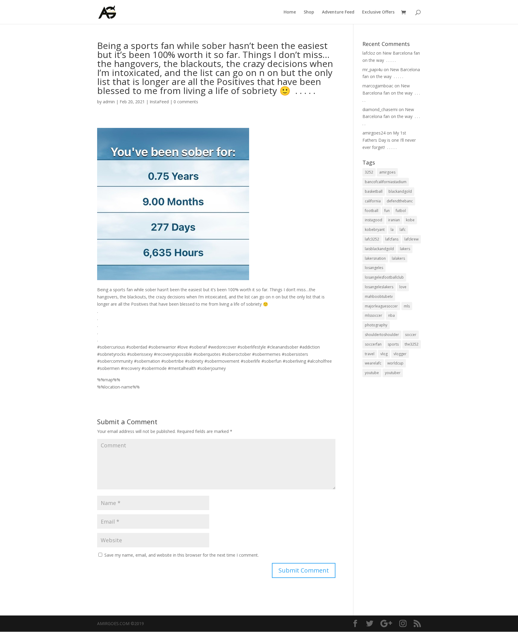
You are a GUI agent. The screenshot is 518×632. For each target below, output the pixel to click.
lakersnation (375, 258)
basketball (374, 191)
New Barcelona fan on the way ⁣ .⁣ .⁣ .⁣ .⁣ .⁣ (391, 93)
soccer (410, 334)
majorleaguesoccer (381, 306)
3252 (369, 172)
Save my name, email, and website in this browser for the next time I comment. (181, 555)
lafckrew (411, 239)
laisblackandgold (379, 248)
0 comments (186, 101)
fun (387, 210)
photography (376, 325)
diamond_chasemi (379, 109)
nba (391, 315)
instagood (373, 219)
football (371, 210)
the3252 (411, 344)
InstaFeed (159, 101)
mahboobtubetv (379, 296)
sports (393, 344)
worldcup (395, 363)
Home (290, 12)
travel (369, 353)
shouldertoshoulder (382, 334)
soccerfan (373, 344)
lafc (403, 229)
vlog (384, 353)
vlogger (400, 353)
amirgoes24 (374, 133)
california (373, 201)
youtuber (392, 372)
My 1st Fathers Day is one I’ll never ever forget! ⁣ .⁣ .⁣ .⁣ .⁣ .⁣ (389, 140)
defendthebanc (400, 201)
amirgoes (387, 172)
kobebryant (375, 229)
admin (109, 101)
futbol (401, 210)
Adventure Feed (338, 12)
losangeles (374, 267)
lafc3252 (372, 239)
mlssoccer (373, 315)
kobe (410, 219)
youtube (372, 372)
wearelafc (373, 363)
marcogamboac (377, 86)
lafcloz (368, 53)
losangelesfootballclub (384, 277)
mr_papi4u (372, 69)
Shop (309, 12)
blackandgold (400, 191)
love (402, 286)
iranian (394, 219)
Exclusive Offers (378, 12)
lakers (405, 248)
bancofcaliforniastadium (385, 181)
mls (407, 306)
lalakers (398, 258)
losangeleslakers (379, 286)
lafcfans (391, 239)
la (392, 229)
